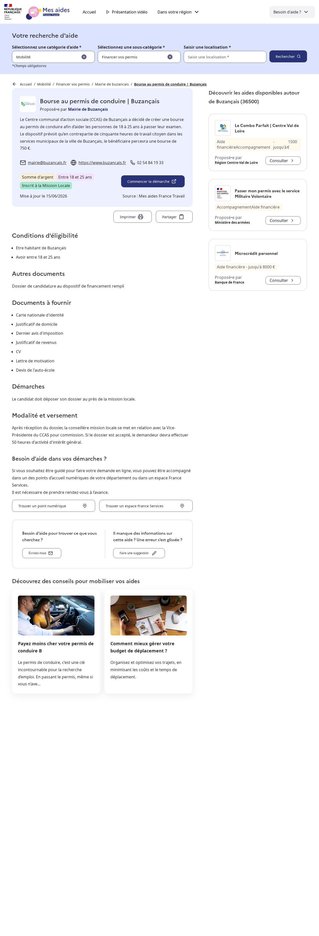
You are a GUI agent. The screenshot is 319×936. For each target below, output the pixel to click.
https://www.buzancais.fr (102, 162)
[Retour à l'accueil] (41, 12)
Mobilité (44, 84)
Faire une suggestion (135, 553)
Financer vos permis (73, 84)
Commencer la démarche (148, 181)
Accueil (89, 12)
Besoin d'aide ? (287, 12)
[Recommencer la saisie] (83, 56)
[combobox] (214, 57)
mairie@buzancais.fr (47, 162)
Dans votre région (175, 12)
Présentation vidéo (130, 12)
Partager (169, 216)
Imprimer (128, 216)
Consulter (279, 160)
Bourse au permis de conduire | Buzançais (170, 84)
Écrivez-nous (37, 553)
